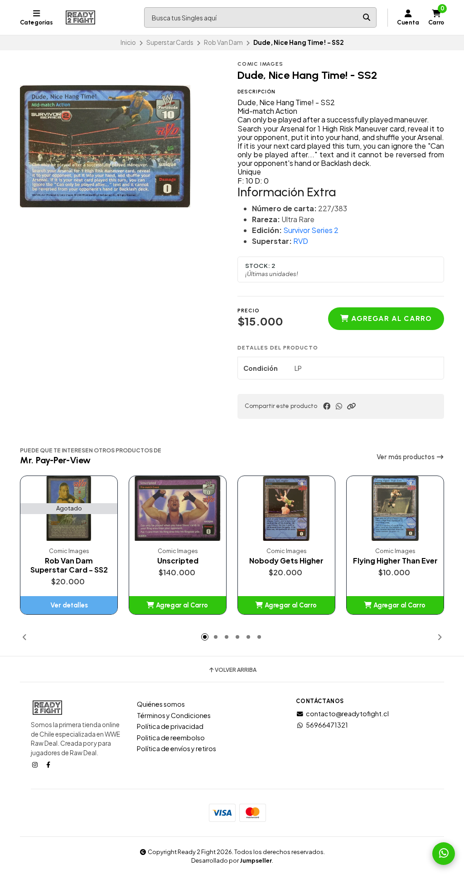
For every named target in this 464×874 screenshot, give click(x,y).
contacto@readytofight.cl (347, 713)
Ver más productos (406, 457)
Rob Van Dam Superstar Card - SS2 (69, 565)
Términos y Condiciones (174, 715)
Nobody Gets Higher (286, 560)
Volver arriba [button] (235, 670)
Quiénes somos (161, 704)
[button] (351, 406)
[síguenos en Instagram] (36, 764)
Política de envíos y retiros (176, 748)
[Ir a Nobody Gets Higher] (286, 508)
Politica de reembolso (171, 737)
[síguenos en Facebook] (49, 764)
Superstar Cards (169, 42)
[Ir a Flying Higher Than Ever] (395, 508)
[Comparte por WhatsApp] (338, 406)
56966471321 (327, 725)
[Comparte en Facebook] (326, 406)
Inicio (128, 42)
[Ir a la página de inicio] (80, 18)
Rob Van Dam (223, 42)
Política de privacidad (170, 726)
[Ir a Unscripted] (177, 508)
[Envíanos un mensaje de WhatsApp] (443, 853)
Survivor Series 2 (310, 230)
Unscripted (177, 560)
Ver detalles (69, 605)
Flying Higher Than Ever (395, 560)
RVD (300, 241)
